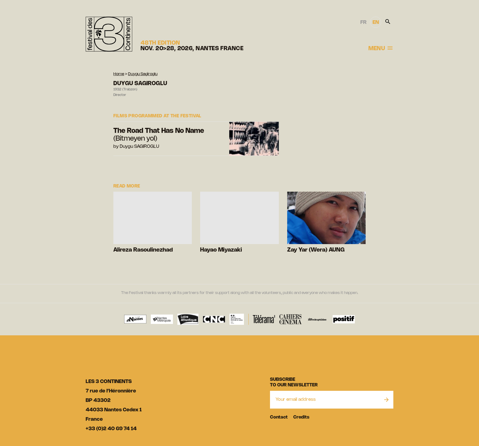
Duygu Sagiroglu (142, 74)
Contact (279, 417)
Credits (301, 417)
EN (376, 22)
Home (118, 74)
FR (363, 22)
